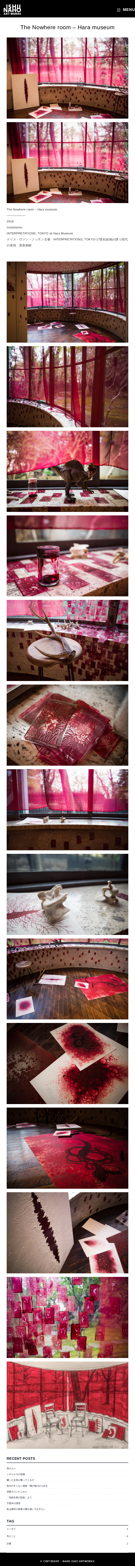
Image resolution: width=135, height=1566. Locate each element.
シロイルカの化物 (16, 1474)
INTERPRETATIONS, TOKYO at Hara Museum (40, 233)
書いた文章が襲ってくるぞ (20, 1480)
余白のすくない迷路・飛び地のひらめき (27, 1486)
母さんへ (11, 1468)
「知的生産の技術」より (19, 1497)
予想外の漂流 (13, 1503)
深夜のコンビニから (17, 1491)
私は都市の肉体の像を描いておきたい (26, 1509)
